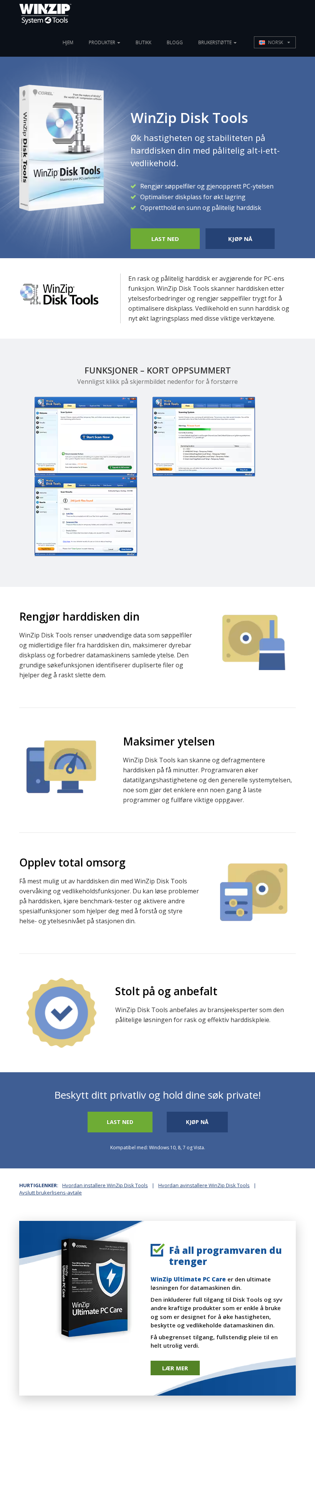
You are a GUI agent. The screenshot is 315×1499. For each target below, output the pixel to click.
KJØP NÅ (240, 238)
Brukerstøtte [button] (215, 42)
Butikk (143, 42)
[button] (275, 42)
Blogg (175, 42)
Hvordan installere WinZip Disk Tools (105, 1185)
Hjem (68, 42)
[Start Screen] (86, 437)
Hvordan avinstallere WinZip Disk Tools (204, 1185)
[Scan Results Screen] (86, 516)
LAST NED (165, 238)
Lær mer (175, 1368)
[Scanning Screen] (204, 437)
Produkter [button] (102, 42)
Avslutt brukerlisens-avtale (50, 1192)
